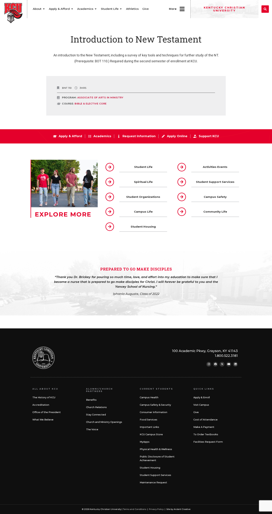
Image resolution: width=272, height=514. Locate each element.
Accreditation (40, 404)
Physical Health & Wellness (156, 449)
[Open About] (43, 9)
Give (196, 412)
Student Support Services (155, 475)
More (173, 9)
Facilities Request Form (208, 441)
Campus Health (149, 397)
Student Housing (150, 467)
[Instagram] (208, 364)
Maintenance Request (153, 482)
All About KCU (45, 389)
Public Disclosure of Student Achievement (157, 458)
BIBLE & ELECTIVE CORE (91, 103)
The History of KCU (43, 397)
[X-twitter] (222, 364)
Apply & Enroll (201, 397)
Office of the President (46, 412)
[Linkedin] (235, 364)
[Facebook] (215, 364)
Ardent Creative (182, 509)
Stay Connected (96, 414)
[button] (265, 9)
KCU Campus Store (151, 434)
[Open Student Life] (121, 9)
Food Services (148, 419)
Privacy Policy (156, 509)
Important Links (149, 427)
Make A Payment (203, 427)
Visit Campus (201, 404)
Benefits (91, 399)
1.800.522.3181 (226, 356)
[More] (182, 9)
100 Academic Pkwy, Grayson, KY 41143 (205, 351)
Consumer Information (153, 412)
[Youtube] (228, 364)
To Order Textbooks (205, 434)
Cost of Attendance (205, 419)
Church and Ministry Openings (104, 422)
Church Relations (96, 407)
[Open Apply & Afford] (72, 9)
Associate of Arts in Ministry (100, 97)
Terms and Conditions (134, 509)
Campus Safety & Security (155, 404)
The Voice (92, 429)
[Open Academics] (95, 9)
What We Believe (42, 419)
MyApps (145, 441)
